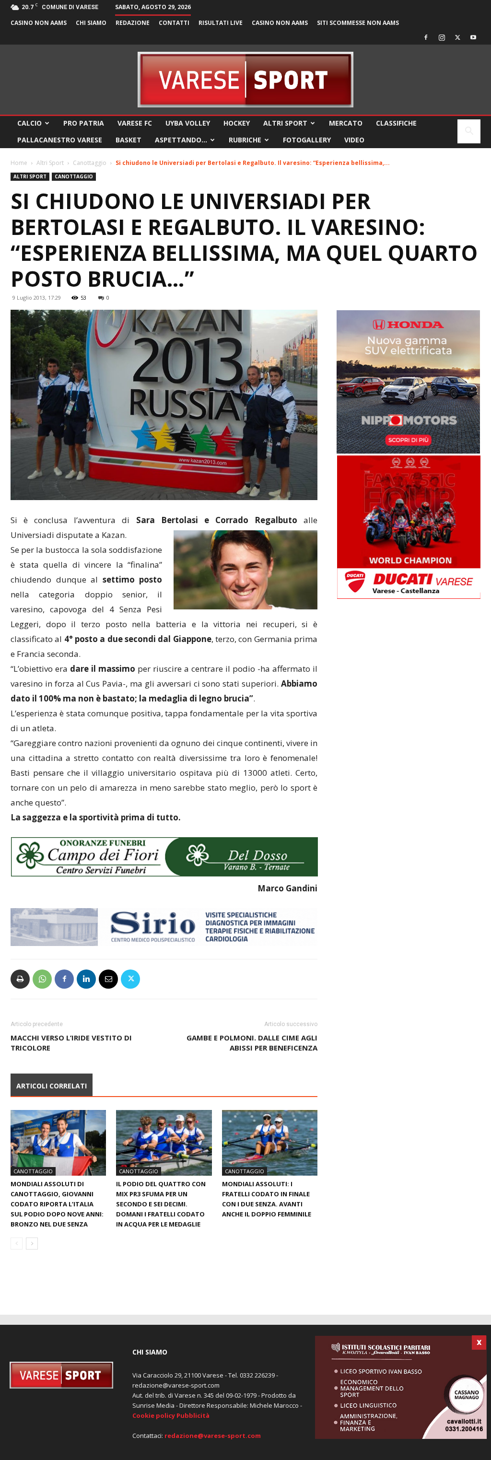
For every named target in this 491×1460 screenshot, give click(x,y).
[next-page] (32, 1244)
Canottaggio (89, 163)
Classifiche (396, 123)
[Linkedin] (86, 979)
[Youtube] (473, 37)
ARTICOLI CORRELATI (51, 1085)
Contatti (174, 23)
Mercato (345, 123)
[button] (468, 132)
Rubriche (245, 139)
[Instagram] (441, 37)
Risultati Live (221, 23)
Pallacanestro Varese (59, 139)
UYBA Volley (187, 123)
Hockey (236, 123)
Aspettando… (181, 139)
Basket (128, 139)
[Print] (20, 979)
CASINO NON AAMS (39, 23)
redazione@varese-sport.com (212, 1435)
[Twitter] (457, 37)
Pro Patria (83, 123)
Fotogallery (307, 139)
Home (19, 163)
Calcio (29, 123)
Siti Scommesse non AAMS (358, 23)
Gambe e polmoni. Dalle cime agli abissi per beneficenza (252, 1042)
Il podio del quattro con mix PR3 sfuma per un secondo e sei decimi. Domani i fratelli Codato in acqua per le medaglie (161, 1204)
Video (354, 139)
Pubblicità (193, 1415)
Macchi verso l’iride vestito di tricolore (71, 1042)
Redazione (133, 23)
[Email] (108, 979)
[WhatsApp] (42, 979)
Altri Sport (285, 123)
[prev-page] (17, 1244)
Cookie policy (153, 1415)
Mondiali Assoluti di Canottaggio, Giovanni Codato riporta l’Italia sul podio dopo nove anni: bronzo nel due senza (57, 1204)
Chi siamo (91, 23)
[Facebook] (426, 37)
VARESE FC (134, 123)
